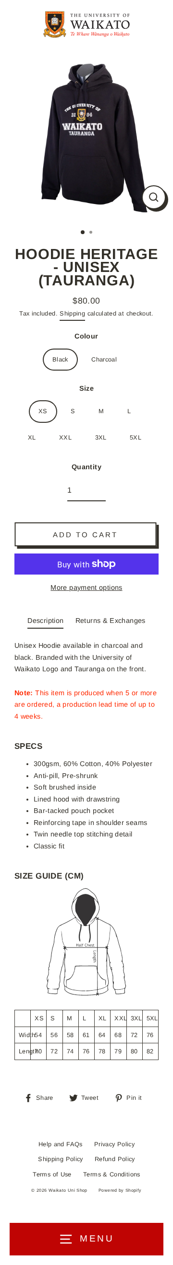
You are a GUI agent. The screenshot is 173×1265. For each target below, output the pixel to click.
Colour (86, 336)
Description (45, 620)
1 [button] (83, 232)
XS (43, 411)
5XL (135, 437)
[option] (86, 135)
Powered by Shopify (120, 1190)
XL (32, 437)
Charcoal (104, 359)
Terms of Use (52, 1174)
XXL (65, 437)
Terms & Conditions (111, 1174)
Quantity (86, 467)
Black (60, 359)
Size (86, 388)
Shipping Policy (60, 1159)
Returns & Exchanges (110, 620)
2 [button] (91, 233)
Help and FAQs (60, 1144)
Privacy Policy (114, 1144)
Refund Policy (115, 1159)
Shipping (72, 313)
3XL (101, 437)
